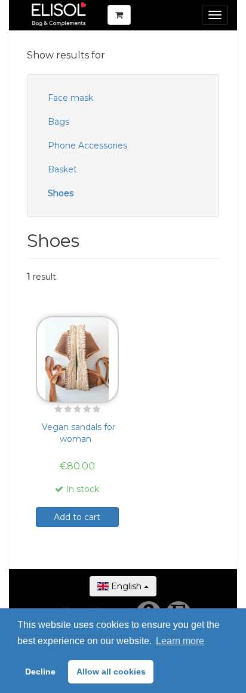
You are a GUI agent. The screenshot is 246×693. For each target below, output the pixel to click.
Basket (62, 169)
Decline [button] (40, 671)
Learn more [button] (180, 641)
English (126, 586)
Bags (58, 121)
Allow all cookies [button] (111, 671)
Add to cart (77, 517)
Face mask (70, 97)
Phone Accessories (87, 145)
